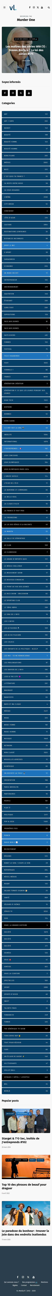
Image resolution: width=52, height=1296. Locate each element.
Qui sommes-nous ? (11, 1282)
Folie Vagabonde (26, 356)
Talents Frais (26, 1008)
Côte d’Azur (26, 218)
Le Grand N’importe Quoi (26, 559)
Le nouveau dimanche (26, 580)
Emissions (10, 1114)
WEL (26, 1084)
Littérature (26, 683)
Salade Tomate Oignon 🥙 (26, 891)
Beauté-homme (26, 149)
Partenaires (26, 794)
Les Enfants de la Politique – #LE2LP (26, 649)
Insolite (26, 435)
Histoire (26, 407)
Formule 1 (26, 370)
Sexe (26, 918)
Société (26, 932)
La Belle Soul (26, 497)
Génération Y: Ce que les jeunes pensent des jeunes (26, 392)
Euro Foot (26, 307)
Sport (26, 987)
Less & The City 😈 (26, 676)
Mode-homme (26, 732)
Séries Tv (26, 911)
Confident (26, 211)
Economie (26, 266)
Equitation (26, 294)
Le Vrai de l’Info (26, 614)
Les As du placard (26, 635)
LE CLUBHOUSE (26, 552)
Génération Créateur (26, 383)
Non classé (26, 752)
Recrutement (35, 1285)
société (26, 939)
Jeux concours (26, 455)
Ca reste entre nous (26, 183)
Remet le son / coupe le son (26, 863)
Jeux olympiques (26, 462)
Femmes (26, 342)
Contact (24, 1285)
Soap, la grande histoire (26, 925)
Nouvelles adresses (26, 759)
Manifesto (26, 697)
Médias (26, 711)
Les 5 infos (26, 621)
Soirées (26, 953)
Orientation (26, 780)
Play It (26, 808)
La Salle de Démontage (26, 538)
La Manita (26, 531)
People (26, 801)
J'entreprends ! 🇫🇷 (26, 448)
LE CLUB (26, 545)
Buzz (26, 169)
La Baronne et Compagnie (26, 490)
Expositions (26, 314)
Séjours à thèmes (26, 904)
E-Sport (26, 252)
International (26, 441)
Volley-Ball (26, 1070)
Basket (26, 128)
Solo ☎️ (26, 960)
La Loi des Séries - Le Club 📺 (26, 39)
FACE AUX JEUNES (26, 321)
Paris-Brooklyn (26, 787)
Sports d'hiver (26, 994)
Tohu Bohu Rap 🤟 (26, 1036)
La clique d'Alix (26, 504)
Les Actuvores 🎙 (26, 628)
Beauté (26, 135)
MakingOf (26, 690)
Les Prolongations (26, 663)
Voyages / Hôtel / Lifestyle (26, 1077)
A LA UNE (9, 1160)
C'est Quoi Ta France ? (26, 176)
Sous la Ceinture (26, 973)
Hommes (26, 414)
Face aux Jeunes (26, 328)
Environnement (26, 287)
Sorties (26, 966)
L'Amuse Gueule (26, 476)
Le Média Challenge (26, 566)
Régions (26, 856)
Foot (26, 363)
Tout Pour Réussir (26, 1042)
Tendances (26, 1015)
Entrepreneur (26, 280)
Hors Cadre (26, 421)
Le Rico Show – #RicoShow (26, 594)
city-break (26, 204)
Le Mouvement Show (26, 573)
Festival (26, 349)
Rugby (26, 884)
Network (26, 745)
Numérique (26, 766)
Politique (26, 815)
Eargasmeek (26, 259)
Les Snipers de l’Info (26, 669)
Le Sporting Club (26, 600)
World (26, 1091)
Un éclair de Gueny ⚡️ (26, 1056)
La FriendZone (26, 517)
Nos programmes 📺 (30, 1282)
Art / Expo (26, 121)
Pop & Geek (26, 821)
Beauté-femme (26, 142)
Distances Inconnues (26, 238)
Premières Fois (26, 828)
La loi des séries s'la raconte (26, 524)
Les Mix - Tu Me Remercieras (26, 656)
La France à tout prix (26, 511)
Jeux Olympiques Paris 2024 (26, 469)
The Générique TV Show (26, 1029)
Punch (26, 835)
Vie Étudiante (26, 1063)
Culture (26, 225)
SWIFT (26, 1001)
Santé (26, 897)
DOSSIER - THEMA (21, 1160)
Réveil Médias (26, 877)
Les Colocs (26, 642)
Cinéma (26, 197)
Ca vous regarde (26, 190)
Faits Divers (26, 335)
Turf (26, 1049)
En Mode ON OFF (26, 273)
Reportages (26, 870)
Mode (26, 718)
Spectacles (26, 980)
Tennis (26, 1022)
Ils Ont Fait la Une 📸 (26, 428)
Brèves (26, 162)
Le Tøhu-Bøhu (26, 607)
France (26, 377)
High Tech (26, 400)
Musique (26, 738)
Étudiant (26, 301)
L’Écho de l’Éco (26, 483)
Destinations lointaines (26, 231)
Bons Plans (26, 156)
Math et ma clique (26, 704)
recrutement (26, 849)
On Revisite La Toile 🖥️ (26, 773)
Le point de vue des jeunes (26, 587)
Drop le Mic (26, 245)
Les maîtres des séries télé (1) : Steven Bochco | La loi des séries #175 (26, 50)
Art (26, 114)
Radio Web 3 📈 (26, 842)
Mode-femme (26, 725)
